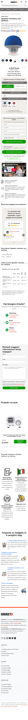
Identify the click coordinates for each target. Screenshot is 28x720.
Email (4, 362)
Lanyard (15, 9)
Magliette (21, 9)
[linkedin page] (5, 641)
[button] (4, 236)
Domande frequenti (6, 687)
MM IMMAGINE (6, 669)
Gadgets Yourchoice (6, 675)
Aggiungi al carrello (14, 158)
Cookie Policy (5, 693)
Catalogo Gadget (6, 673)
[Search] (25, 5)
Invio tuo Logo (5, 658)
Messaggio (5, 367)
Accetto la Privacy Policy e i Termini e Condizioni (14, 385)
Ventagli (8, 9)
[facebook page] (2, 641)
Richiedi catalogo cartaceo (8, 656)
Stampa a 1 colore (20, 86)
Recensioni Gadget (6, 671)
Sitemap (5, 709)
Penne (2, 9)
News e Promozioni (6, 677)
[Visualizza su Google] (7, 232)
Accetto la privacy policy (8, 146)
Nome (4, 357)
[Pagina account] (21, 1)
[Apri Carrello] (25, 1)
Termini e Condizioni (20, 388)
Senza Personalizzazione (8, 86)
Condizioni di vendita (6, 691)
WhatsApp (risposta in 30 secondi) (10, 652)
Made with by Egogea (12, 709)
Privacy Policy (16, 147)
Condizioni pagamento (7, 689)
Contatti (4, 654)
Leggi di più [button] (8, 241)
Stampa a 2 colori (8, 89)
